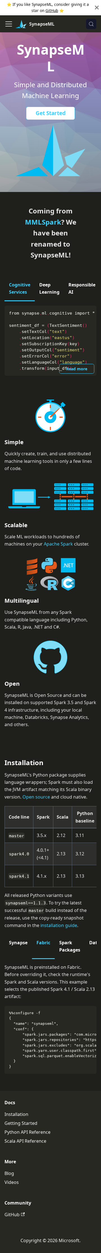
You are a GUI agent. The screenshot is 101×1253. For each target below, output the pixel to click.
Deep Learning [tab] (49, 288)
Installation (16, 1114)
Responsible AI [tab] (81, 288)
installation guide (58, 925)
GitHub (51, 10)
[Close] (97, 7)
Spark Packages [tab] (69, 946)
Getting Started (20, 1123)
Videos (11, 1182)
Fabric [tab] (43, 943)
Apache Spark (58, 544)
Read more (76, 368)
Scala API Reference (25, 1141)
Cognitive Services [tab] (19, 288)
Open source (36, 797)
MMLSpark (43, 222)
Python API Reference (27, 1132)
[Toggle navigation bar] (8, 24)
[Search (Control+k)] (91, 24)
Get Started (51, 113)
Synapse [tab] (18, 943)
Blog (9, 1173)
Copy (87, 312)
